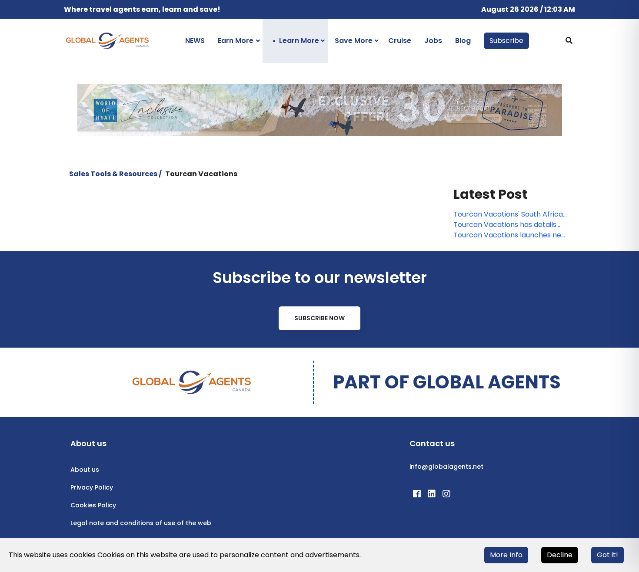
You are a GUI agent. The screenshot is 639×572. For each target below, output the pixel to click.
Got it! (607, 555)
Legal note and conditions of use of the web (140, 523)
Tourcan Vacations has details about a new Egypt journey (504, 225)
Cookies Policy (93, 505)
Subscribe (506, 41)
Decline (559, 555)
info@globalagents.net (446, 466)
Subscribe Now (319, 318)
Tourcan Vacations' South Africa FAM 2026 (508, 214)
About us (84, 469)
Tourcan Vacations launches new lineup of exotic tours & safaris (510, 235)
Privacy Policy (91, 487)
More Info (506, 555)
